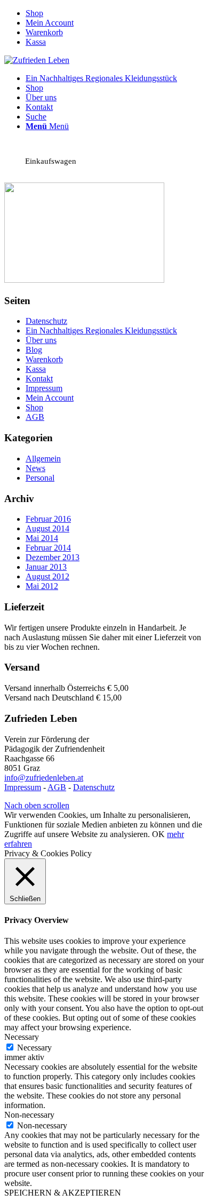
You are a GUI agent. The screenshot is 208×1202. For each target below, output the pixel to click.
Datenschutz (46, 320)
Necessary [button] (21, 1036)
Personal (40, 477)
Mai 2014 (42, 538)
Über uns (41, 340)
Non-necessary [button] (29, 1114)
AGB (35, 416)
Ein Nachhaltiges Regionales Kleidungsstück (101, 330)
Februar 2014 (48, 547)
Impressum (44, 388)
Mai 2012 (42, 586)
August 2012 (47, 576)
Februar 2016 (48, 518)
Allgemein (43, 458)
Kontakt (39, 378)
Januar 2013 (46, 566)
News (35, 468)
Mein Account (50, 22)
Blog (34, 349)
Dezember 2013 (52, 557)
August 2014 (47, 528)
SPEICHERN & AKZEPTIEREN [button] (62, 1192)
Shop (34, 13)
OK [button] (158, 834)
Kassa (36, 41)
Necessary (34, 1047)
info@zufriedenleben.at (43, 777)
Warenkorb (44, 32)
